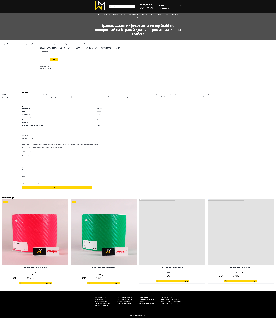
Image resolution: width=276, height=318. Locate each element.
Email (24, 176)
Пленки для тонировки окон (125, 303)
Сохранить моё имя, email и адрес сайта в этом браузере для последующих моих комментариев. (51, 184)
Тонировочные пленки (123, 301)
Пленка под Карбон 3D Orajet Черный (240, 267)
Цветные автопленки (101, 299)
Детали (4, 94)
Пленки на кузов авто (101, 297)
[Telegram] (141, 7)
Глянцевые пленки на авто (102, 303)
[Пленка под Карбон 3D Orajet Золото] (172, 232)
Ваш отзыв (26, 155)
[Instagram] (144, 7)
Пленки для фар (143, 297)
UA (178, 5)
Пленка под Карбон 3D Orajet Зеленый (103, 267)
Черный (99, 111)
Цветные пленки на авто (17, 44)
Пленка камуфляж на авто (124, 297)
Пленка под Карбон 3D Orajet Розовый (35, 267)
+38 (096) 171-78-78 (146, 5)
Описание (5, 91)
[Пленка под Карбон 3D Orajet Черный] (241, 232)
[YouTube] (151, 7)
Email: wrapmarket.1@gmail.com (170, 299)
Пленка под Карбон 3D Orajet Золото (172, 267)
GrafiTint (99, 108)
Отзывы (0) (5, 98)
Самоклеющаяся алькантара (147, 299)
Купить (54, 59)
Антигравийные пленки (101, 301)
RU (180, 5)
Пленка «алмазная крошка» (125, 299)
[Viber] (148, 7)
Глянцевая (100, 123)
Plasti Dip (141, 301)
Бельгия (99, 114)
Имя (24, 170)
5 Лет (98, 125)
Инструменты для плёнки (146, 303)
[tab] (10, 91)
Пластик (99, 120)
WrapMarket (5, 44)
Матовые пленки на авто (102, 305)
